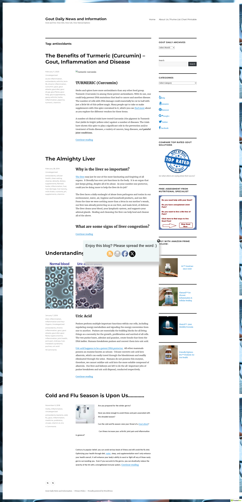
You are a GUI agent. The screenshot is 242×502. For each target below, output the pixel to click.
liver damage (50, 189)
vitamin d (56, 423)
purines (48, 346)
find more (140, 108)
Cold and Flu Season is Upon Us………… (94, 395)
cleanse (48, 181)
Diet (47, 319)
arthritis (59, 81)
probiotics (58, 420)
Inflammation (55, 319)
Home (152, 19)
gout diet (56, 89)
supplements (50, 194)
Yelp (163, 98)
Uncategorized (51, 75)
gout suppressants (57, 95)
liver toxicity (62, 189)
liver (65, 186)
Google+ (166, 116)
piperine (61, 100)
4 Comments (50, 426)
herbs (60, 97)
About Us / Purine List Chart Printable (178, 19)
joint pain (49, 341)
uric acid (55, 346)
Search (161, 60)
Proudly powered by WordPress (100, 491)
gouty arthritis (51, 97)
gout (56, 87)
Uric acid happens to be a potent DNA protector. (99, 348)
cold (66, 415)
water (108, 454)
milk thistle (50, 192)
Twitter (165, 122)
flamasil (60, 184)
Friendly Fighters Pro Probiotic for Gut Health (186, 355)
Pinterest (165, 110)
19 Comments (51, 350)
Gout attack (143, 424)
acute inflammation (53, 79)
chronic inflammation (57, 84)
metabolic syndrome (54, 344)
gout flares (55, 92)
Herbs (47, 409)
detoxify (55, 181)
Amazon (165, 104)
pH (65, 192)
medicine (49, 420)
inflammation (51, 100)
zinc (62, 423)
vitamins (56, 102)
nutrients (59, 192)
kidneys (57, 341)
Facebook (164, 128)
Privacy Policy (79, 491)
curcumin (49, 87)
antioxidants (50, 81)
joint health (62, 338)
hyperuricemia (57, 336)
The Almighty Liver (70, 159)
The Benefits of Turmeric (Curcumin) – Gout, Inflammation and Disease (95, 59)
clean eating (57, 178)
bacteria (59, 415)
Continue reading (84, 140)
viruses (48, 423)
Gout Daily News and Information (76, 19)
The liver (80, 177)
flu (46, 418)
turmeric (49, 102)
